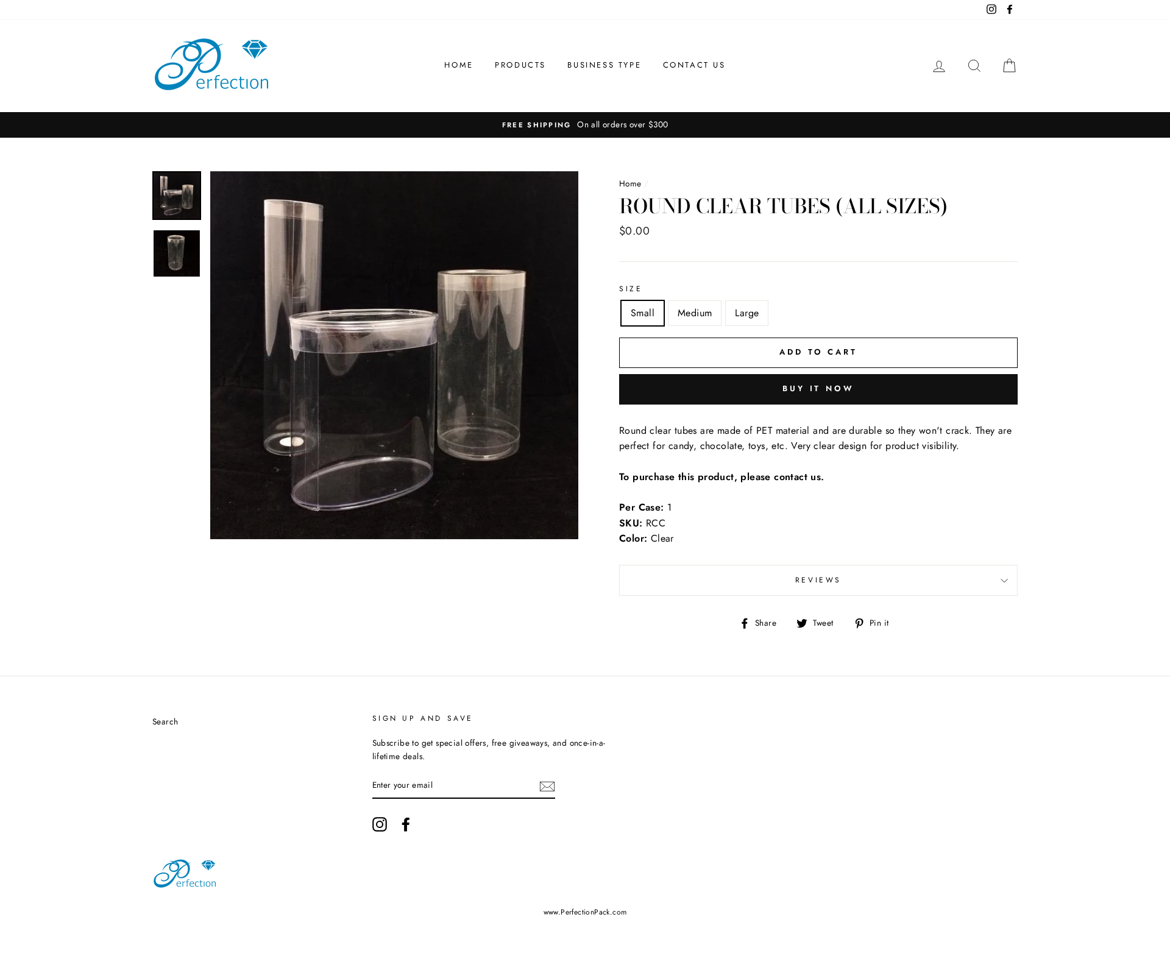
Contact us (694, 65)
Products (520, 65)
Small (642, 313)
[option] (585, 125)
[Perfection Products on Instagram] (379, 824)
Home (458, 65)
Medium (695, 313)
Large (747, 313)
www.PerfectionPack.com (585, 912)
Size (630, 288)
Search (165, 721)
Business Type (604, 65)
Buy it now (818, 388)
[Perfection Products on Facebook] (406, 824)
